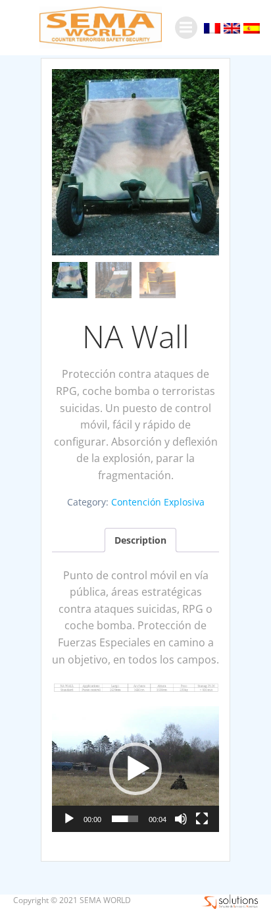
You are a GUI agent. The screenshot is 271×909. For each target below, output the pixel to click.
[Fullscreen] (202, 818)
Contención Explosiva (158, 502)
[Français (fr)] (212, 27)
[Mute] (180, 818)
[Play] (69, 818)
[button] (135, 768)
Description (140, 540)
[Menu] (186, 27)
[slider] (125, 819)
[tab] (140, 540)
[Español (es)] (251, 27)
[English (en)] (232, 27)
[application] (135, 769)
